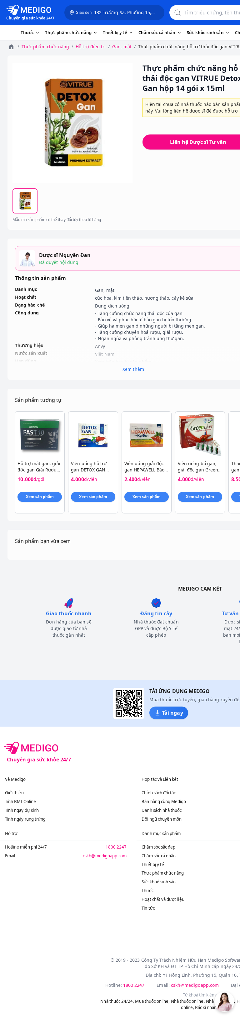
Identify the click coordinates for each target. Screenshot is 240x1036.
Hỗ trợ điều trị (91, 47)
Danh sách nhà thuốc (162, 810)
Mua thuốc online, (152, 1001)
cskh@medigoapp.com (105, 856)
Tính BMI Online (20, 801)
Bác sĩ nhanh (207, 1007)
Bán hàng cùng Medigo (164, 801)
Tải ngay (172, 712)
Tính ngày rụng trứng (25, 819)
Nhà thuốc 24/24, (117, 1001)
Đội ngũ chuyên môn (162, 819)
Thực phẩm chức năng (45, 47)
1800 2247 (116, 847)
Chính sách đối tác (159, 793)
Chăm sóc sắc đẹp (158, 847)
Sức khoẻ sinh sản (159, 882)
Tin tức (148, 908)
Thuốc (147, 890)
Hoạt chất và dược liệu (163, 899)
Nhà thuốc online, (188, 1001)
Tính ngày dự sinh (22, 810)
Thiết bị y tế (153, 864)
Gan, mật (121, 47)
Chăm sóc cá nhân (159, 856)
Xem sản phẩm (40, 496)
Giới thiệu (14, 793)
